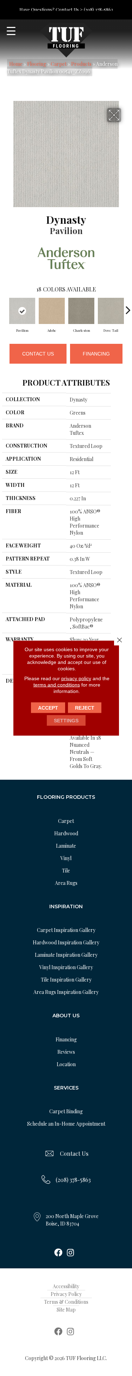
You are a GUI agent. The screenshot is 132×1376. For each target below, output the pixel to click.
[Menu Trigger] (11, 31)
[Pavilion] (22, 311)
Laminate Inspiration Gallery (66, 954)
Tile (66, 870)
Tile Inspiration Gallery (66, 979)
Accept (48, 708)
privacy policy (76, 678)
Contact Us (38, 354)
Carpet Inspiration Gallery (66, 930)
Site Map (66, 1309)
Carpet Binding (66, 1111)
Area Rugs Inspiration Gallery (66, 992)
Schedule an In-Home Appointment (66, 1123)
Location (66, 1064)
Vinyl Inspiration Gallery (66, 967)
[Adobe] (52, 311)
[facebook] (58, 1253)
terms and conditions (56, 685)
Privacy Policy (66, 1294)
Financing (96, 354)
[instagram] (70, 1253)
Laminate (66, 845)
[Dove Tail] (111, 311)
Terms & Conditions (66, 1301)
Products (81, 64)
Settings (66, 720)
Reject (84, 708)
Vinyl (66, 858)
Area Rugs (66, 883)
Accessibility (66, 1286)
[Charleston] (81, 311)
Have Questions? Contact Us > (51, 9)
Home (16, 64)
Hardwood (66, 833)
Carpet (59, 64)
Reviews (66, 1051)
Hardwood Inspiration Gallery (66, 942)
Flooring (36, 64)
